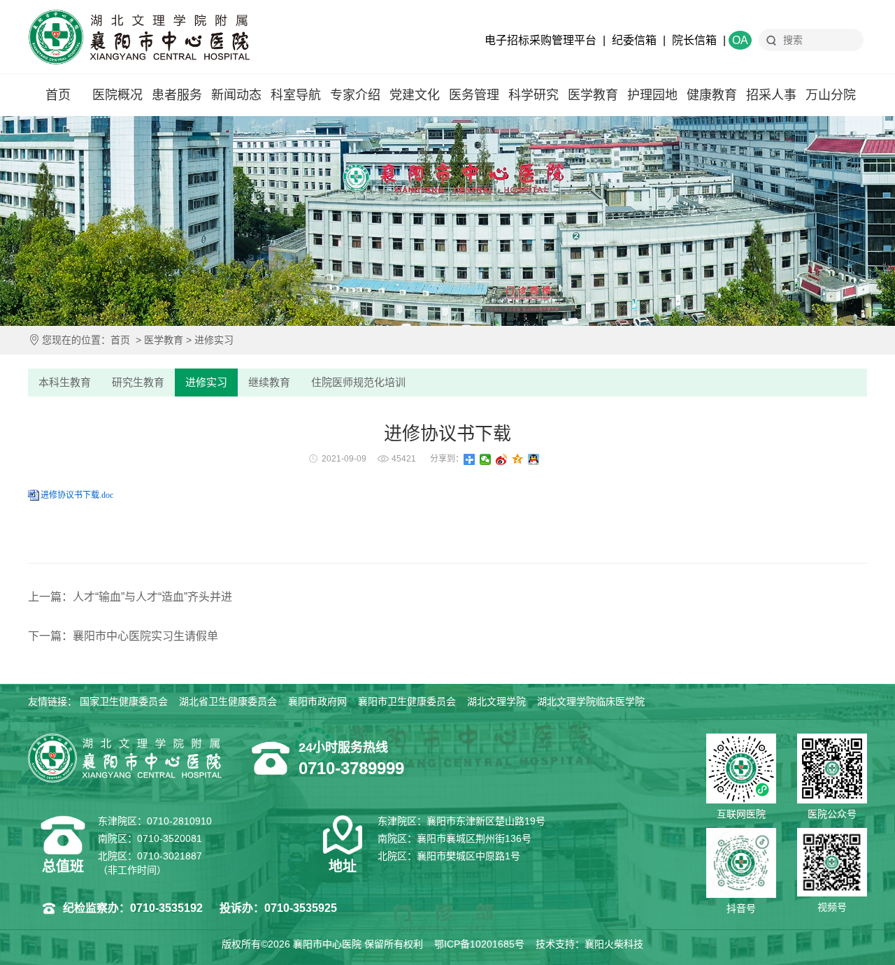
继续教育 (269, 382)
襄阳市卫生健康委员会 (407, 701)
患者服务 (177, 95)
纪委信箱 (634, 40)
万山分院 (831, 95)
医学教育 (593, 95)
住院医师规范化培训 (358, 382)
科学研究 (533, 95)
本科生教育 (64, 382)
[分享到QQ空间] (518, 459)
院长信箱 (694, 40)
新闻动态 (236, 95)
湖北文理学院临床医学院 (591, 701)
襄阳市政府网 (317, 701)
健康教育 (712, 95)
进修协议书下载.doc (77, 495)
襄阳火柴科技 (614, 944)
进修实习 (214, 339)
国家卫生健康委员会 (124, 701)
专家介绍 (355, 95)
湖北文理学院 (496, 701)
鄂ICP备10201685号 (479, 944)
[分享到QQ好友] (534, 459)
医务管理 (474, 95)
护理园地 (652, 95)
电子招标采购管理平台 (540, 40)
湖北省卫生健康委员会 (228, 701)
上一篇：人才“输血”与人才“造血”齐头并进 (130, 597)
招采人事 (771, 95)
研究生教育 (138, 382)
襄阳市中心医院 (139, 37)
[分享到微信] (486, 459)
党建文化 (414, 95)
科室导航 (296, 95)
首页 (58, 95)
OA (740, 40)
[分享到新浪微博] (502, 459)
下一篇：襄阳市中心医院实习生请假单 (123, 636)
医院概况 (117, 95)
